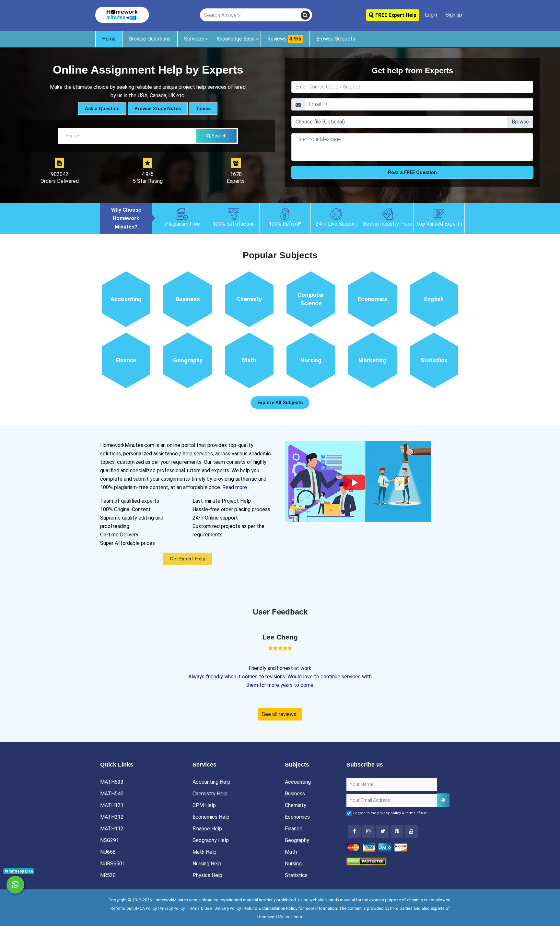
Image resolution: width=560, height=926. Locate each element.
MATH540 (111, 794)
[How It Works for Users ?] (358, 481)
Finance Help (207, 829)
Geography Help (210, 840)
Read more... (236, 487)
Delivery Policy (228, 908)
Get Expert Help (187, 559)
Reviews (284, 39)
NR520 (108, 875)
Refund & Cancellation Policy (270, 908)
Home (109, 39)
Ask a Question (102, 108)
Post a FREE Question (412, 172)
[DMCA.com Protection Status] (366, 861)
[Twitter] (382, 831)
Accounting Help (211, 782)
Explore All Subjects (280, 402)
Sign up (454, 15)
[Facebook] (354, 831)
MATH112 (111, 829)
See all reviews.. (280, 714)
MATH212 (111, 817)
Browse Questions (149, 39)
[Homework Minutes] (122, 14)
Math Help (204, 852)
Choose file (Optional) (320, 122)
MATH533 (111, 782)
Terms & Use (200, 908)
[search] (305, 15)
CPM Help (204, 805)
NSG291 (109, 840)
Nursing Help (206, 864)
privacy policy (389, 813)
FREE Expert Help (395, 15)
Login (431, 15)
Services (194, 39)
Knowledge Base (235, 39)
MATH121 (111, 805)
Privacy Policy (172, 908)
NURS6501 (112, 864)
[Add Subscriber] (443, 800)
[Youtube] (397, 831)
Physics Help (207, 875)
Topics (203, 108)
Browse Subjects (335, 39)
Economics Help (210, 817)
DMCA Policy (145, 908)
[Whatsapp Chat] (15, 885)
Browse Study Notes (157, 108)
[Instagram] (368, 831)
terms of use (416, 813)
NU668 (108, 852)
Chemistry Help (210, 794)
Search (219, 135)
